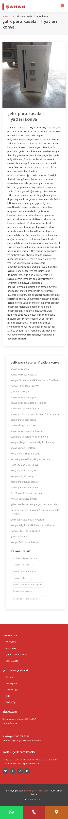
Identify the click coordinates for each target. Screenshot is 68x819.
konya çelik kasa (20, 369)
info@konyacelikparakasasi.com (25, 741)
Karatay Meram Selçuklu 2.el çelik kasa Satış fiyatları (35, 512)
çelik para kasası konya (23, 420)
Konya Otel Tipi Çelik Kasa (25, 531)
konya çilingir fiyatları (23, 448)
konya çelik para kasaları (24, 375)
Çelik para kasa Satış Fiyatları (27, 520)
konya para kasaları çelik (24, 487)
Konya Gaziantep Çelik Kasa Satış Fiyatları (34, 380)
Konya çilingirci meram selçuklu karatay (33, 442)
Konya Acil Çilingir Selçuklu (25, 454)
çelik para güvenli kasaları (25, 482)
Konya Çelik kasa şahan (24, 499)
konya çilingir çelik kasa (23, 425)
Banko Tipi (11, 702)
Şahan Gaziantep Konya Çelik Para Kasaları (35, 504)
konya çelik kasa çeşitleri (24, 397)
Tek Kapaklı (11, 683)
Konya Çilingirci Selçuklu (24, 471)
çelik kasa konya (20, 392)
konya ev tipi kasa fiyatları (25, 409)
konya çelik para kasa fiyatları (27, 431)
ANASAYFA (11, 642)
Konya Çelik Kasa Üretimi (25, 386)
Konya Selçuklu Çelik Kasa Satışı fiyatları (33, 525)
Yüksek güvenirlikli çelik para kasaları (31, 459)
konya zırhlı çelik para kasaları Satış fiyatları (35, 414)
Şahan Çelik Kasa (20, 537)
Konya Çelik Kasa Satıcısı (24, 542)
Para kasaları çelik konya (24, 465)
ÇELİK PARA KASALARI (17, 655)
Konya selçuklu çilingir (23, 476)
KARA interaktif (35, 799)
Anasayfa (7, 17)
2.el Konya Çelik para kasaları (27, 493)
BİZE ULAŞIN (12, 661)
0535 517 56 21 (21, 737)
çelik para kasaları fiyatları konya (25, 117)
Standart (10, 677)
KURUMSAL (11, 648)
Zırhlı (8, 696)
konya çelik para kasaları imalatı (29, 403)
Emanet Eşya (12, 690)
